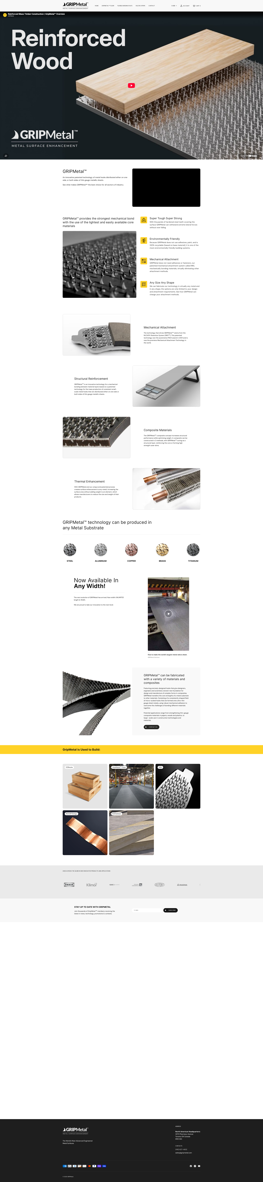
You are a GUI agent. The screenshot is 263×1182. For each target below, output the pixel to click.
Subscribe (172, 910)
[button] (185, 5)
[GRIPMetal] (75, 5)
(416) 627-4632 (181, 1149)
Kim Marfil (83, 1176)
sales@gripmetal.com (183, 1153)
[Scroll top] (260, 1179)
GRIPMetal (70, 1176)
